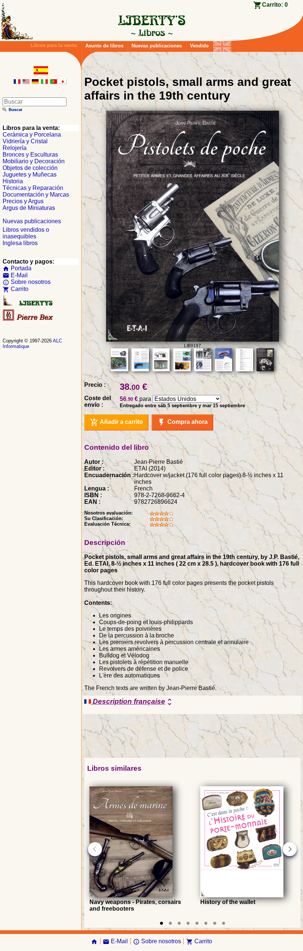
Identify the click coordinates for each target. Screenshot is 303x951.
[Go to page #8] (223, 923)
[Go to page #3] (179, 923)
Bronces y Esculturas (30, 154)
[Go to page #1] (161, 923)
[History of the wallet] (241, 895)
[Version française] (17, 82)
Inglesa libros (20, 243)
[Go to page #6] (205, 923)
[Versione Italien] (44, 82)
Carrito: (275, 4)
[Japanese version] (63, 82)
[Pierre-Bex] (28, 319)
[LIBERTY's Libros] (151, 32)
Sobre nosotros (27, 282)
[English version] (26, 82)
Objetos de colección (30, 168)
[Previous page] (95, 849)
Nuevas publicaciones (157, 45)
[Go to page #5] (197, 923)
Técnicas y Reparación (33, 188)
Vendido (199, 45)
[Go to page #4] (188, 923)
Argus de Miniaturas (29, 208)
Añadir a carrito (116, 422)
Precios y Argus (23, 201)
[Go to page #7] (214, 923)
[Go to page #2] (170, 923)
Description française (132, 701)
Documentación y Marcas (36, 194)
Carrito (15, 289)
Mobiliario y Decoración (34, 161)
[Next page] (290, 849)
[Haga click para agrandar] (192, 339)
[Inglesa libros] (222, 44)
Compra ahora (182, 422)
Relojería (15, 148)
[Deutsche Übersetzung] (35, 82)
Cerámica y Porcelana (32, 134)
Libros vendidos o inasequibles (26, 233)
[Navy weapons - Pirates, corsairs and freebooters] (131, 895)
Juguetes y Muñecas (30, 174)
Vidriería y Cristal (25, 141)
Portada (17, 268)
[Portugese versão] (53, 82)
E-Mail (15, 275)
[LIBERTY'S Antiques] (28, 304)
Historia (13, 181)
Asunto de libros (104, 45)
